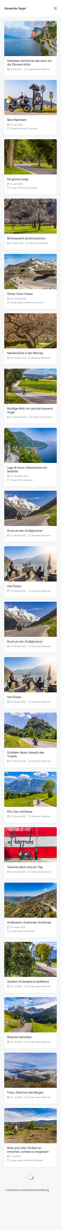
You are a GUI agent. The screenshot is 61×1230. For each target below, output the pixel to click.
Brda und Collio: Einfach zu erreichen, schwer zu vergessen (28, 593)
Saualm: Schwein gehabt (23, 1073)
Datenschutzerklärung (36, 1218)
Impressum (13, 1218)
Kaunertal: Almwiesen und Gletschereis (24, 956)
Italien (38, 430)
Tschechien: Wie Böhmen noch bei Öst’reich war (29, 656)
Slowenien (38, 604)
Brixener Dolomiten (19, 481)
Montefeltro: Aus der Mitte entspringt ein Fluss (24, 774)
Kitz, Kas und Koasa (20, 255)
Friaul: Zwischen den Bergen (25, 536)
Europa (13, 374)
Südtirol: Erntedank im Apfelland (28, 425)
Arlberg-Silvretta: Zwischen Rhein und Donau (29, 1015)
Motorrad (36, 34)
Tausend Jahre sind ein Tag (24, 311)
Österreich (46, 34)
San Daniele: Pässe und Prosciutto (29, 836)
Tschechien (32, 667)
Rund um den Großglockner (25, 85)
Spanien (31, 374)
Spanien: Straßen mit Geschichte (28, 895)
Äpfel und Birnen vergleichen (26, 717)
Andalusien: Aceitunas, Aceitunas (29, 366)
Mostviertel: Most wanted (24, 1128)
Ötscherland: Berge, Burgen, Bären (29, 1183)
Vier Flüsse (14, 30)
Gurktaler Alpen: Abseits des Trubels (25, 198)
